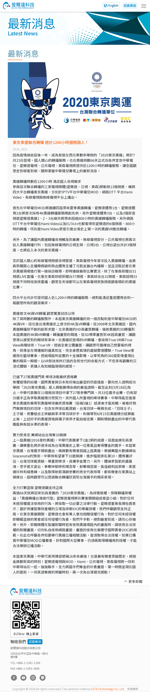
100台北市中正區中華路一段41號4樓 (29, 655)
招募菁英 (130, 5)
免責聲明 (132, 689)
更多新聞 (135, 581)
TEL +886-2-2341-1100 (25, 663)
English (113, 5)
